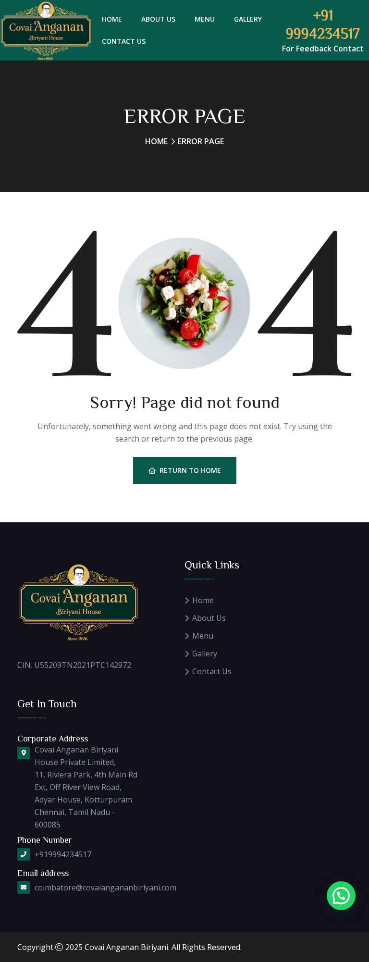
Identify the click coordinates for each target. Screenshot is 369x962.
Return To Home (190, 470)
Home (112, 19)
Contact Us (124, 41)
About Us (158, 19)
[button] (341, 895)
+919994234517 (63, 854)
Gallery (248, 19)
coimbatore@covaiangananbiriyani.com (105, 887)
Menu (205, 19)
